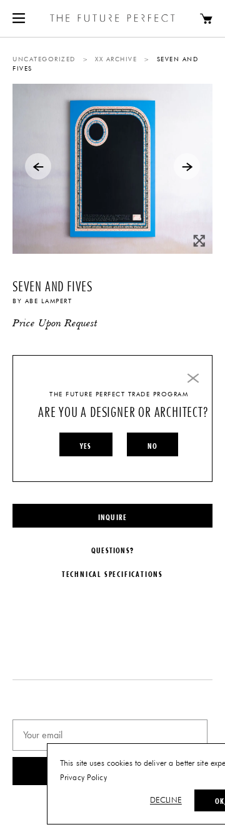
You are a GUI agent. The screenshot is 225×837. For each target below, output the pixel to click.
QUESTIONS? (112, 550)
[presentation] (38, 166)
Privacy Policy (83, 778)
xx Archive (116, 59)
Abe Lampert (48, 301)
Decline (166, 800)
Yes (86, 446)
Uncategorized (44, 59)
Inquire (112, 517)
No (153, 446)
